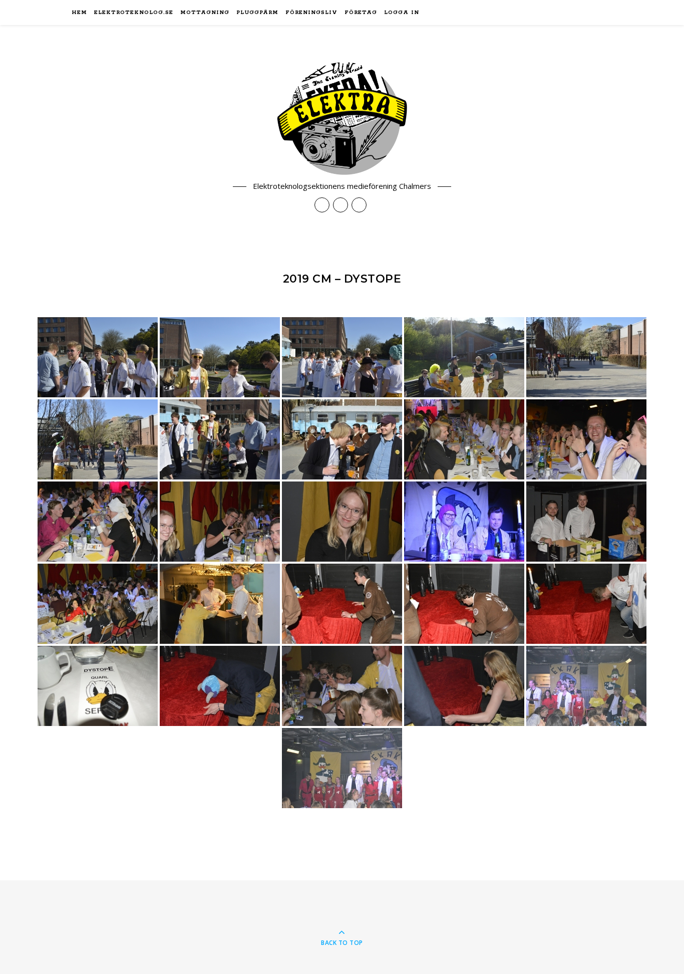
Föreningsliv (311, 12)
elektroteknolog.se (133, 12)
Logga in (401, 12)
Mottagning (204, 12)
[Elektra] (342, 118)
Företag (361, 12)
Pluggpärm (257, 12)
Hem (79, 12)
